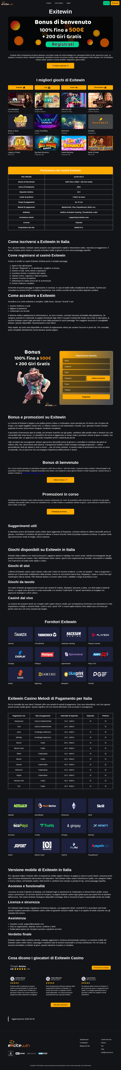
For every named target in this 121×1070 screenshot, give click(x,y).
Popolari (19, 87)
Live (45, 87)
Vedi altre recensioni (61, 1004)
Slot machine (99, 87)
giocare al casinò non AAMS (33, 473)
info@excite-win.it (107, 1052)
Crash (72, 87)
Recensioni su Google (101, 967)
